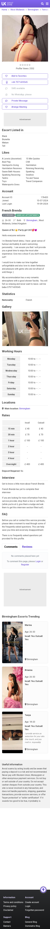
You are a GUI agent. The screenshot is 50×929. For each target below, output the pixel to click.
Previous (5, 328)
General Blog (31, 922)
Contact (6, 922)
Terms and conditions (13, 902)
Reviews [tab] (27, 546)
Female (45, 9)
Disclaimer (8, 910)
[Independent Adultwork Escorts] (7, 3)
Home (4, 9)
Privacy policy (9, 906)
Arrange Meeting (19, 107)
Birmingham (33, 9)
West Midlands (17, 9)
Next (44, 328)
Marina (28, 625)
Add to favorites (19, 76)
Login (38, 561)
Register (25, 564)
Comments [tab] (11, 546)
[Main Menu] (47, 3)
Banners (7, 926)
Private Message (19, 100)
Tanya (28, 715)
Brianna (28, 670)
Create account (32, 902)
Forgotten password (34, 910)
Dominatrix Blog (32, 926)
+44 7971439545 (19, 82)
